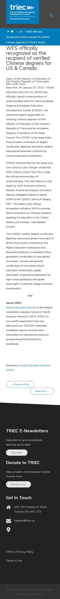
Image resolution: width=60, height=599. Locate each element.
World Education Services (21, 307)
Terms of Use (14, 560)
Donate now (18, 484)
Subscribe (16, 452)
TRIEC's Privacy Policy (19, 551)
